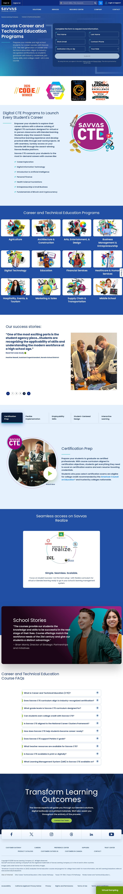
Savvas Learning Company (9, 17)
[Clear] (61, 3)
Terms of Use (82, 886)
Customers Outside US (49, 851)
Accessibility (6, 886)
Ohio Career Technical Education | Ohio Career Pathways (34, 875)
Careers (37, 848)
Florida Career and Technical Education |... (96, 875)
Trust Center (109, 848)
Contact (97, 851)
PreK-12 (6, 3)
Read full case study (15, 353)
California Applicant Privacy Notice (28, 886)
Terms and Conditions (99, 886)
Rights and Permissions (64, 886)
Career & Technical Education (31, 17)
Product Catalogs (25, 851)
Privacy (48, 886)
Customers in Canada (73, 851)
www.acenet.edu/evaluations (11, 871)
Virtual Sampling (110, 890)
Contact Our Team (61, 820)
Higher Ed (16, 3)
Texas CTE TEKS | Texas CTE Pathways (68, 875)
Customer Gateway (13, 848)
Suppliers (85, 848)
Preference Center (61, 848)
